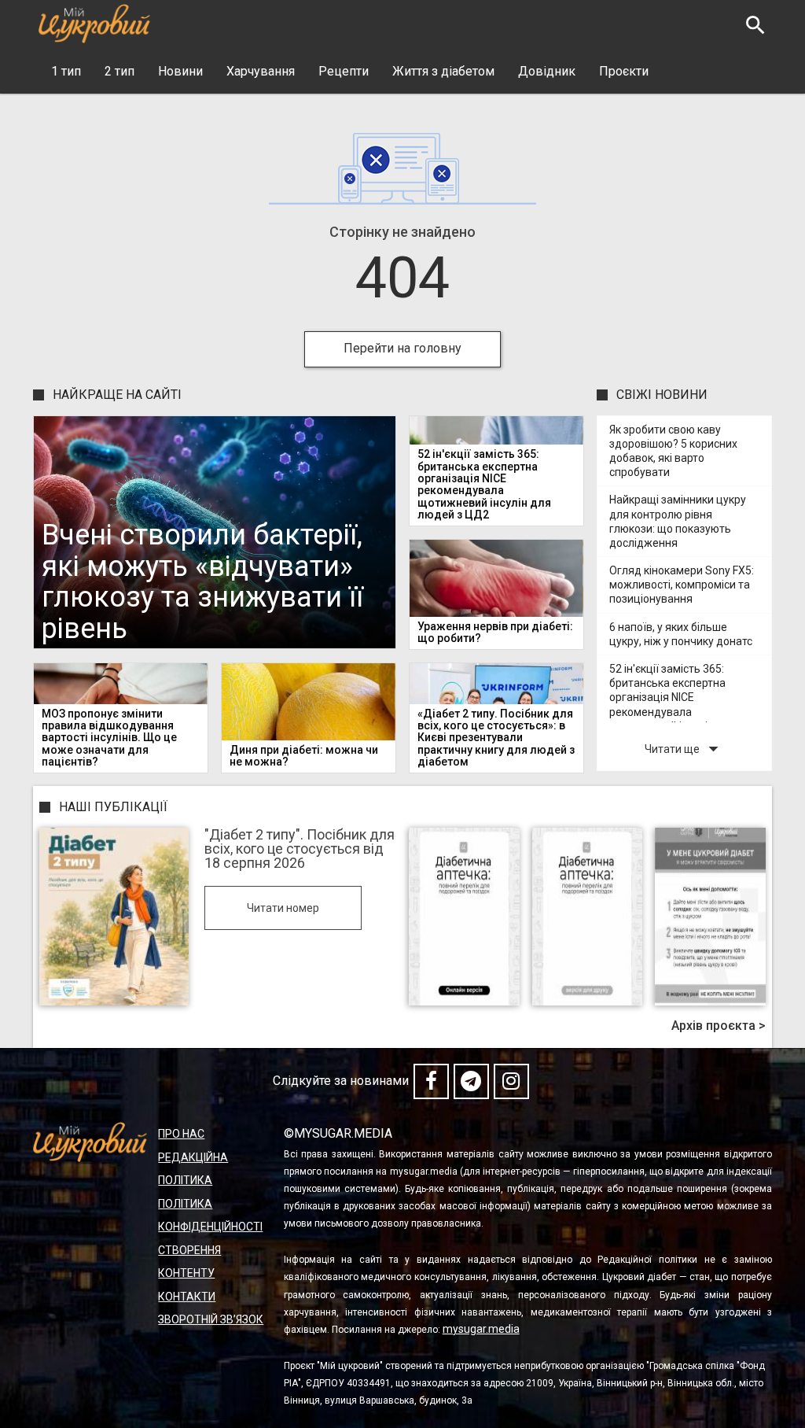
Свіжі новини (662, 394)
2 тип (119, 71)
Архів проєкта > (718, 1026)
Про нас (181, 1133)
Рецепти (343, 71)
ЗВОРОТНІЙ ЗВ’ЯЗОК (210, 1319)
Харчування (260, 71)
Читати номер (283, 908)
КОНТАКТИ (186, 1296)
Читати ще (685, 748)
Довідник (546, 71)
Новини (180, 71)
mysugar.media (481, 1329)
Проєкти (624, 71)
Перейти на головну (402, 348)
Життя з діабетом (443, 71)
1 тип (66, 71)
